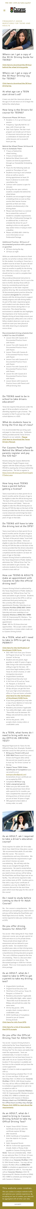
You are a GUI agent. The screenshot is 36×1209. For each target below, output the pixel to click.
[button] (4, 10)
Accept (18, 1204)
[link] (18, 10)
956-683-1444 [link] (11, 3)
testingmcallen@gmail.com (16, 774)
